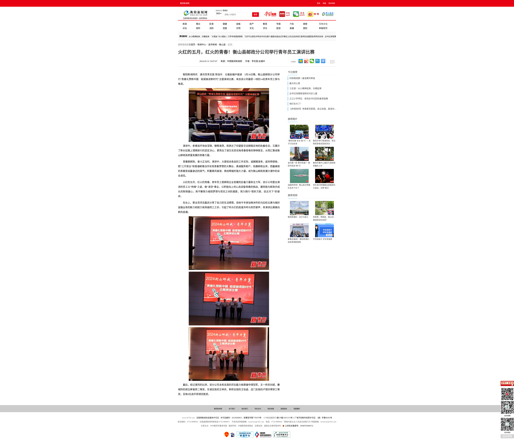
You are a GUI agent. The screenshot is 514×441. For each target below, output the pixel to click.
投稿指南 (284, 409)
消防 (211, 28)
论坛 (185, 28)
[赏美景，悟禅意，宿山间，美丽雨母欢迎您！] (324, 208)
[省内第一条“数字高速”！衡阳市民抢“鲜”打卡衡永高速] (299, 154)
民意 (211, 24)
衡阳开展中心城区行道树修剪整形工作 (324, 164)
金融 (238, 24)
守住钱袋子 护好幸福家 (322, 239)
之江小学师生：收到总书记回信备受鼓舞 (308, 98)
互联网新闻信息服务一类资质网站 (195, 18)
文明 (238, 28)
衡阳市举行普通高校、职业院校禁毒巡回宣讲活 (324, 142)
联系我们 (245, 409)
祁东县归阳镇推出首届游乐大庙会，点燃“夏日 (324, 186)
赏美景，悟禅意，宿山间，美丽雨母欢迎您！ (324, 218)
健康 (225, 24)
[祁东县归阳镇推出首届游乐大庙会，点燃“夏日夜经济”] (324, 176)
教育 (265, 24)
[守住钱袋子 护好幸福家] (324, 230)
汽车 (292, 24)
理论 (198, 24)
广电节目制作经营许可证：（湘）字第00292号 (313, 418)
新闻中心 (201, 44)
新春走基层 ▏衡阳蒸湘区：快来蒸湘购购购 (299, 240)
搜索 (305, 24)
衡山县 (222, 44)
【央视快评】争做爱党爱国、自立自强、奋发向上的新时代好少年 (313, 109)
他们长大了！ (295, 104)
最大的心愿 (294, 83)
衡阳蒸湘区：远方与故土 (298, 217)
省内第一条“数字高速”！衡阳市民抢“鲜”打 (299, 164)
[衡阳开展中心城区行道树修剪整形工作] (324, 154)
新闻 (185, 24)
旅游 (278, 28)
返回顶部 (507, 436)
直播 (292, 28)
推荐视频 (292, 195)
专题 (278, 24)
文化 (252, 28)
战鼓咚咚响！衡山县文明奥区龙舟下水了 (299, 186)
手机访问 (258, 409)
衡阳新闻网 (184, 3)
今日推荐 (292, 72)
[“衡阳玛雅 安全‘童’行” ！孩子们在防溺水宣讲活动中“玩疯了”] (299, 132)
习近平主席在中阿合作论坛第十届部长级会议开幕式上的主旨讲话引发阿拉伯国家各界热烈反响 (270, 37)
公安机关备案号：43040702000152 (299, 426)
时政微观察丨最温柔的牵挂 (302, 78)
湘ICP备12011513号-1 (285, 418)
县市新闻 (212, 44)
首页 (193, 44)
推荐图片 (292, 119)
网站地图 (331, 3)
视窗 (225, 28)
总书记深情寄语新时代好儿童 (324, 37)
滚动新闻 (183, 36)
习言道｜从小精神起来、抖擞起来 (305, 88)
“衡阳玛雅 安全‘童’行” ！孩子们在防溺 (299, 142)
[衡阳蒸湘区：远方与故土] (299, 208)
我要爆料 (297, 409)
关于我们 (232, 409)
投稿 (324, 3)
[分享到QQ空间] (300, 61)
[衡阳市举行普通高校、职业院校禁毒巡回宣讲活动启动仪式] (324, 132)
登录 (318, 3)
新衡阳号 (323, 28)
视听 (198, 28)
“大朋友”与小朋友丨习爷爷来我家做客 (214, 37)
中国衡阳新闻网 (234, 61)
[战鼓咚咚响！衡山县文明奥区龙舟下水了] (299, 176)
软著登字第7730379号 (252, 418)
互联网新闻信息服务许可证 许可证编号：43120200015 (219, 418)
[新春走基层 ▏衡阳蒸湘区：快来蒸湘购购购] (299, 230)
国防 (305, 28)
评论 (265, 28)
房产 (252, 24)
